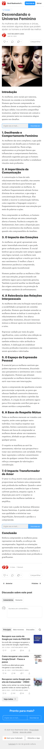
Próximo (35, 583)
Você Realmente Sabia (16, 34)
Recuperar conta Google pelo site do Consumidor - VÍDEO (16, 680)
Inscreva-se (30, 3)
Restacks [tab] (18, 600)
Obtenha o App (33, 738)
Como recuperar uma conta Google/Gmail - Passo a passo (15, 659)
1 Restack (19, 567)
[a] (38, 682)
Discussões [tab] (30, 630)
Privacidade (34, 730)
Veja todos (8, 699)
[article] (22, 643)
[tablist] (13, 600)
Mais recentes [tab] (18, 630)
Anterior (9, 583)
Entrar (39, 3)
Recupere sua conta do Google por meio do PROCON (16, 637)
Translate (7, 10)
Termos (15, 732)
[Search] (39, 629)
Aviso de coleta (25, 732)
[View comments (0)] (12, 41)
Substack (11, 744)
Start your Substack (14, 738)
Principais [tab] (7, 630)
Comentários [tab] (8, 600)
